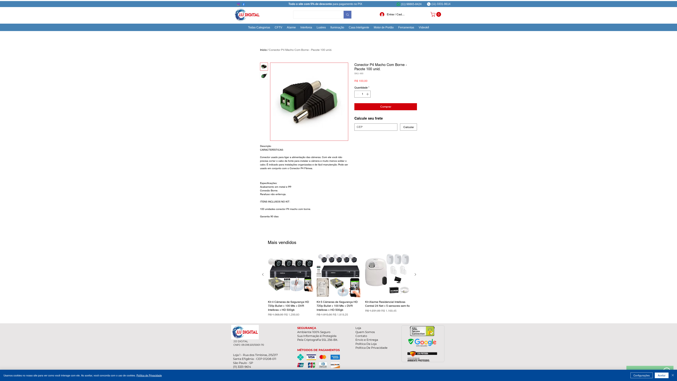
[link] (436, 14)
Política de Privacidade (149, 375)
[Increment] (367, 94)
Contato (361, 336)
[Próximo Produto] (415, 274)
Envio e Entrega (366, 339)
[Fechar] (673, 375)
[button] (259, 27)
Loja (358, 328)
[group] (339, 284)
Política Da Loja (366, 344)
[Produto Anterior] (263, 274)
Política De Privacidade (371, 347)
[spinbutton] (362, 94)
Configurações (641, 375)
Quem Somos (365, 332)
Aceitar (662, 375)
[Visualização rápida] (290, 274)
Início (263, 50)
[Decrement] (357, 94)
